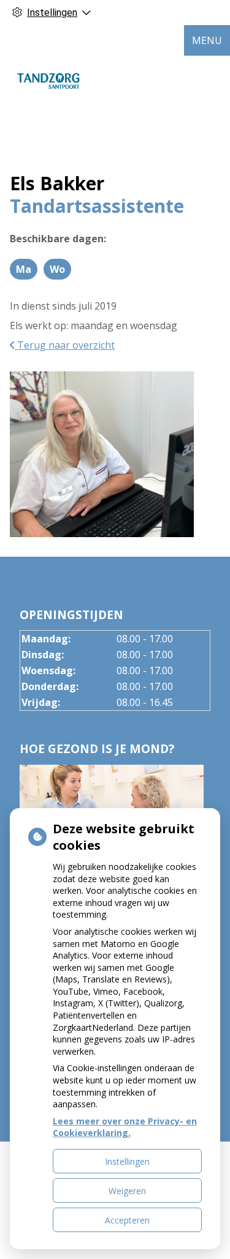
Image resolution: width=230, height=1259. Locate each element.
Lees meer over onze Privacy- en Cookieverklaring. (125, 1127)
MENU (207, 40)
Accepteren (127, 1220)
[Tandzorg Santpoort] (49, 80)
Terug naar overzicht (65, 345)
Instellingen (127, 1161)
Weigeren (127, 1191)
